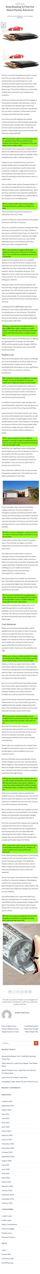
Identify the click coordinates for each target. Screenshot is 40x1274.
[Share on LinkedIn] (30, 992)
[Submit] (36, 1043)
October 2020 (7, 1152)
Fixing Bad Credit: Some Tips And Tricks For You (20, 1081)
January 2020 (7, 1190)
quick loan (23, 1004)
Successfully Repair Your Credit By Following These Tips (19, 1057)
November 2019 (8, 1199)
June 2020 (6, 1169)
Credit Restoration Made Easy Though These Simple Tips (31, 1029)
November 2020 (8, 1148)
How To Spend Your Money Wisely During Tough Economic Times (10, 1029)
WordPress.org (7, 1263)
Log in (4, 1250)
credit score (25, 1002)
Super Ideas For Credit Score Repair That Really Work (19, 1064)
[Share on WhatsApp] (10, 992)
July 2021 (5, 1114)
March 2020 (6, 1182)
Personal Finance (8, 1237)
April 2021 (6, 1127)
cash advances (16, 1002)
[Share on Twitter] (18, 992)
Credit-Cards (7, 1216)
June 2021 (6, 1118)
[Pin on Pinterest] (26, 992)
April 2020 (6, 1178)
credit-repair (6, 1220)
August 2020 (7, 1161)
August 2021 (7, 1110)
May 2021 (5, 1122)
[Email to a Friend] (22, 992)
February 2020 (7, 1186)
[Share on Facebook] (14, 992)
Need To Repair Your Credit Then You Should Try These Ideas (19, 1071)
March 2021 (6, 1131)
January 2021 (7, 1139)
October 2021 (7, 1101)
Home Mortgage (8, 1229)
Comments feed (8, 1258)
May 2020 (5, 1173)
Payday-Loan (20, 4)
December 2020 (8, 1144)
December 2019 (8, 1195)
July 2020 (5, 1165)
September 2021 (8, 1106)
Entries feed (6, 1254)
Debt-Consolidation (9, 1224)
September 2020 (8, 1156)
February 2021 (7, 1135)
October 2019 (7, 1203)
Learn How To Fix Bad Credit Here (14, 1077)
